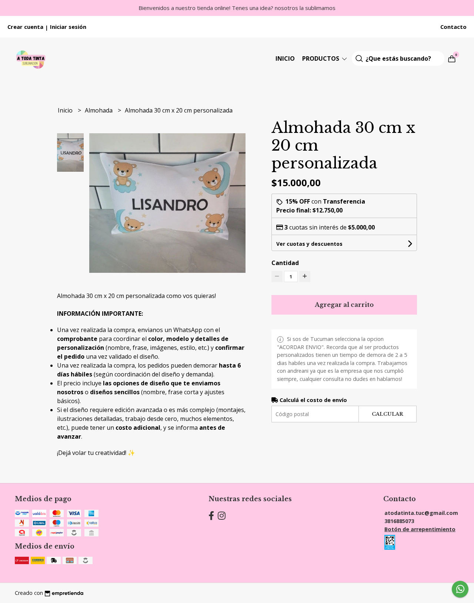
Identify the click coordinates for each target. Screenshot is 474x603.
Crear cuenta (25, 26)
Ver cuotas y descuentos (309, 243)
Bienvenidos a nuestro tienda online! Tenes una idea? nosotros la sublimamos (237, 7)
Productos (321, 58)
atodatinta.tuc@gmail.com (421, 512)
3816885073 (399, 521)
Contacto (453, 26)
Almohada (99, 110)
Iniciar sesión (68, 26)
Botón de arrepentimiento (419, 529)
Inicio (285, 58)
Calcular (387, 414)
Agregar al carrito (344, 304)
